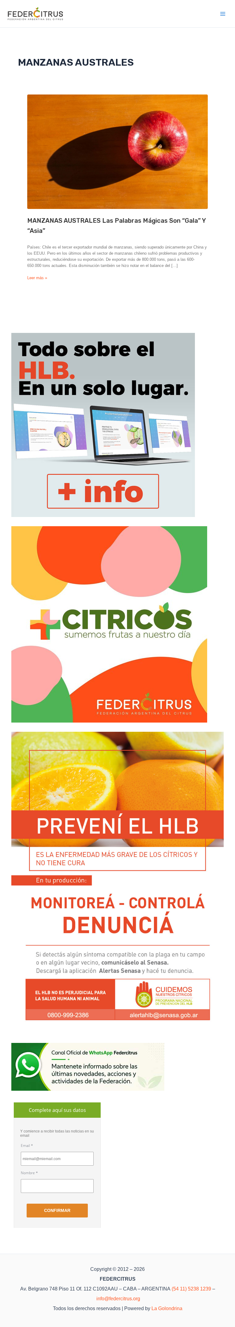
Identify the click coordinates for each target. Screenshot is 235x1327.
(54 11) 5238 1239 (191, 1288)
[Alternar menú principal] (223, 14)
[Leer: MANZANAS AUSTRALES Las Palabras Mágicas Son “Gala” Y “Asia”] (117, 152)
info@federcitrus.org (118, 1298)
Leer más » (37, 278)
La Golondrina (166, 1308)
